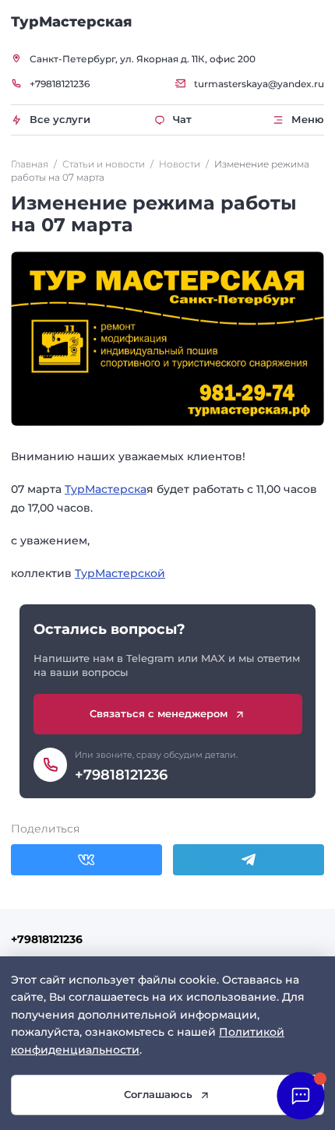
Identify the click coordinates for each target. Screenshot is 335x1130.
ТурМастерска (105, 489)
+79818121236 (60, 84)
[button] (300, 1095)
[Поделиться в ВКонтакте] (86, 859)
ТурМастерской (120, 573)
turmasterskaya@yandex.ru (259, 84)
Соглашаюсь (158, 1094)
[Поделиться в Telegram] (248, 859)
